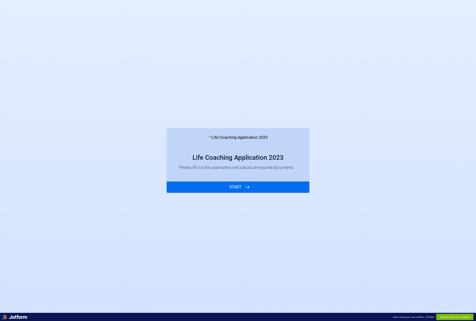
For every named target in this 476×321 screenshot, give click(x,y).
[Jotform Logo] (15, 317)
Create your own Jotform (455, 317)
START (235, 187)
